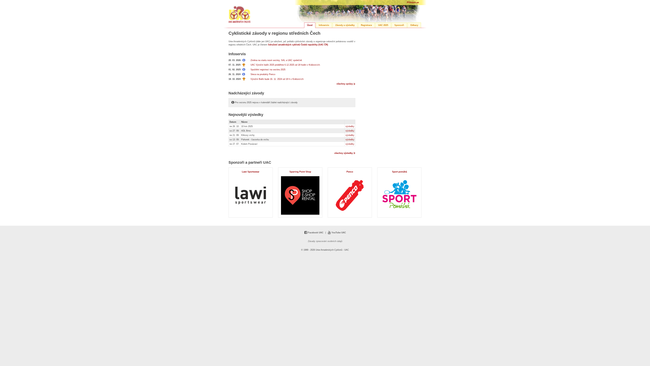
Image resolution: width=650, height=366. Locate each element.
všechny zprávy (345, 84)
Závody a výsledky (345, 25)
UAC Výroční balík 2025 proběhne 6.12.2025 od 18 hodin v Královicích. (285, 65)
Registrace (366, 25)
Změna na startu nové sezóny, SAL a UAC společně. (276, 60)
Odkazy (414, 25)
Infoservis (324, 25)
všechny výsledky (343, 153)
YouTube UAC (338, 232)
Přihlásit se (413, 2)
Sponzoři (399, 25)
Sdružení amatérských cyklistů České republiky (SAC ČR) (298, 44)
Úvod (309, 25)
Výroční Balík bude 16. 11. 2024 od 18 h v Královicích (277, 79)
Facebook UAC (315, 232)
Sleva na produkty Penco (263, 74)
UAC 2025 (383, 25)
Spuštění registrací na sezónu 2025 (268, 69)
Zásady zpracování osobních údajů (325, 241)
